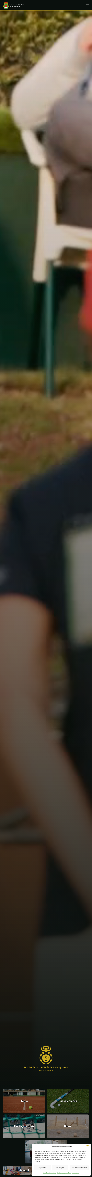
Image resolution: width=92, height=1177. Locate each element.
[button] (87, 1147)
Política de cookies (49, 1173)
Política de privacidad (64, 1173)
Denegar (60, 1168)
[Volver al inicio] (13, 5)
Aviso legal (75, 1173)
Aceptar (42, 1168)
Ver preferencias (79, 1168)
